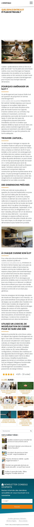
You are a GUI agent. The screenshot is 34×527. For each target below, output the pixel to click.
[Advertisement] (17, 27)
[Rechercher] (31, 431)
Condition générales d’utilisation (17, 519)
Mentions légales (11, 521)
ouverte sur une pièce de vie (11, 263)
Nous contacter (23, 521)
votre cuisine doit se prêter (10, 101)
